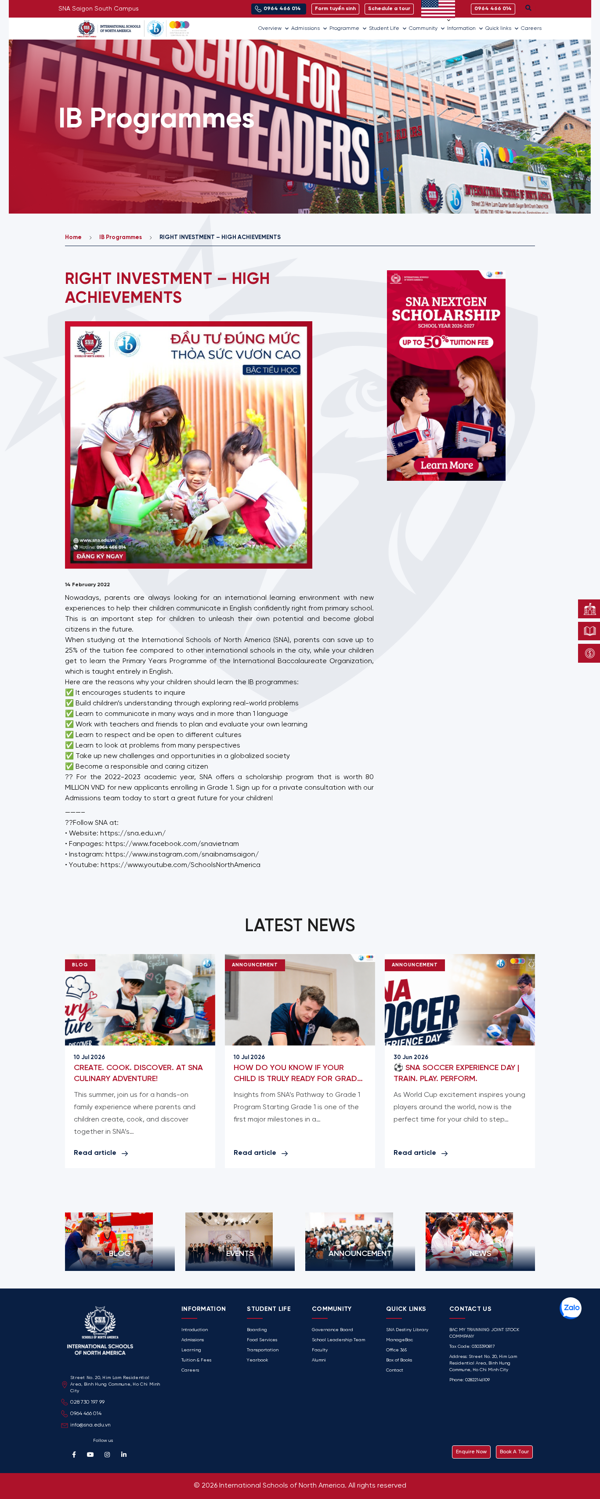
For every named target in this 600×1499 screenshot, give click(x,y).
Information (461, 28)
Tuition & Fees (196, 1360)
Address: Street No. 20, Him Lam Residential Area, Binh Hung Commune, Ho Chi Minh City (483, 1363)
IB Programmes (120, 237)
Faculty (320, 1350)
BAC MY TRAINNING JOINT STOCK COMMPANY (484, 1333)
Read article (95, 1153)
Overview (270, 28)
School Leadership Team (338, 1340)
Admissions (305, 28)
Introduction (194, 1330)
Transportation (262, 1350)
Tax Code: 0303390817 (472, 1346)
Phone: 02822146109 (469, 1380)
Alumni (319, 1360)
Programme (344, 28)
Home (73, 237)
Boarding (257, 1330)
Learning (191, 1350)
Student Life (384, 28)
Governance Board (332, 1330)
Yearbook (257, 1360)
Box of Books (399, 1360)
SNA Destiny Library (407, 1330)
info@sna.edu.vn (90, 1425)
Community (423, 28)
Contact (394, 1370)
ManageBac (399, 1340)
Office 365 (396, 1350)
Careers (531, 28)
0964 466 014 (85, 1413)
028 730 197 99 (87, 1402)
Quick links (498, 28)
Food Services (262, 1340)
